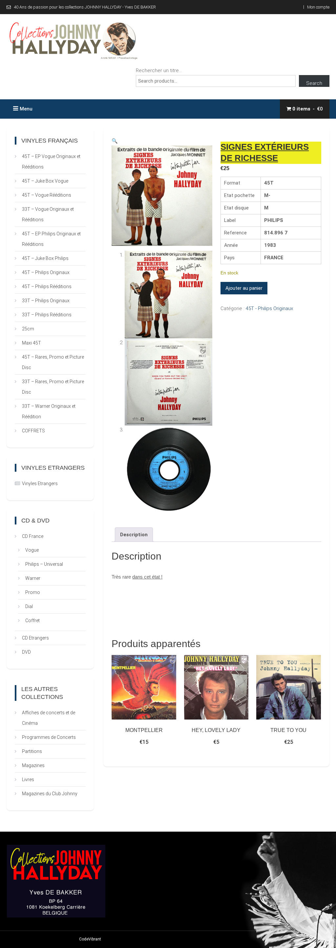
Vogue (32, 550)
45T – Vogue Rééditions (46, 195)
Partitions (32, 751)
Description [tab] (134, 535)
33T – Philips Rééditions (47, 314)
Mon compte (318, 7)
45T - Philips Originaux (269, 308)
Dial (29, 606)
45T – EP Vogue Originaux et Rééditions (51, 161)
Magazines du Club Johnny (49, 793)
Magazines (33, 765)
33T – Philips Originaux (46, 300)
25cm (28, 328)
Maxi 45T (31, 343)
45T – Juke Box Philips (45, 258)
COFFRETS (33, 430)
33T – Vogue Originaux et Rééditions (48, 214)
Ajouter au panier (243, 288)
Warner (32, 578)
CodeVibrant (90, 939)
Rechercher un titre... (159, 70)
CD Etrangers (35, 638)
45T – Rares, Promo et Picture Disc (53, 362)
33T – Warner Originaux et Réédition (48, 411)
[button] (115, 141)
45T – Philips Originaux (46, 272)
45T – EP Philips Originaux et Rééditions (51, 239)
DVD (26, 652)
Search (314, 83)
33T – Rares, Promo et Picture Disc (53, 387)
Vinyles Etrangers (40, 483)
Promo (32, 592)
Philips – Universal (44, 564)
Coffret (32, 620)
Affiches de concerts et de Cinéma (48, 718)
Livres (28, 779)
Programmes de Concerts (49, 737)
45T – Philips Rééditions (47, 286)
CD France (32, 536)
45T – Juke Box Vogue (45, 181)
